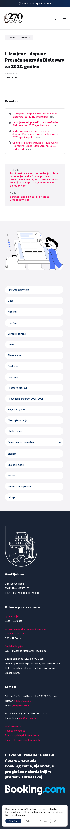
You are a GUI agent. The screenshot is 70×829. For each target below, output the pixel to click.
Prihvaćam (13, 821)
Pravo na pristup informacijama (22, 735)
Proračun (12, 77)
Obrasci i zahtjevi (17, 333)
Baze (10, 300)
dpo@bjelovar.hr (27, 717)
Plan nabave (14, 355)
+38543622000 (22, 700)
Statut (11, 475)
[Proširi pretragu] (54, 18)
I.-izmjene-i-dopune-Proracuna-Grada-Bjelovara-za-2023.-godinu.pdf (35, 115)
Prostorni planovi (17, 387)
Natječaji (12, 311)
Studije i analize (16, 430)
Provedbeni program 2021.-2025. (26, 398)
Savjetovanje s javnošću (21, 442)
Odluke (11, 344)
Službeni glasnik (16, 464)
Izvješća (12, 322)
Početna (12, 37)
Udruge (12, 497)
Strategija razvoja (17, 420)
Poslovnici (13, 366)
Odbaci (29, 821)
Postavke (44, 821)
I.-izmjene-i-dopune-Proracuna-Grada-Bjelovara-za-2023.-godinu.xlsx (35, 124)
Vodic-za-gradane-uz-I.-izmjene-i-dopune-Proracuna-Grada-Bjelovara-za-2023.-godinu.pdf (36, 134)
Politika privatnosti (15, 730)
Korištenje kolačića (15, 814)
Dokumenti (25, 37)
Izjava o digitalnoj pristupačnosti (22, 739)
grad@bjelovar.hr (21, 705)
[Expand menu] (64, 18)
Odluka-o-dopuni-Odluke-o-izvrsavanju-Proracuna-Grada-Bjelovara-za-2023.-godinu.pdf (35, 145)
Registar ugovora (17, 409)
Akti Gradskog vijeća (18, 289)
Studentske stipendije (19, 486)
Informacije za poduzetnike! (36, 3)
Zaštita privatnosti (15, 725)
